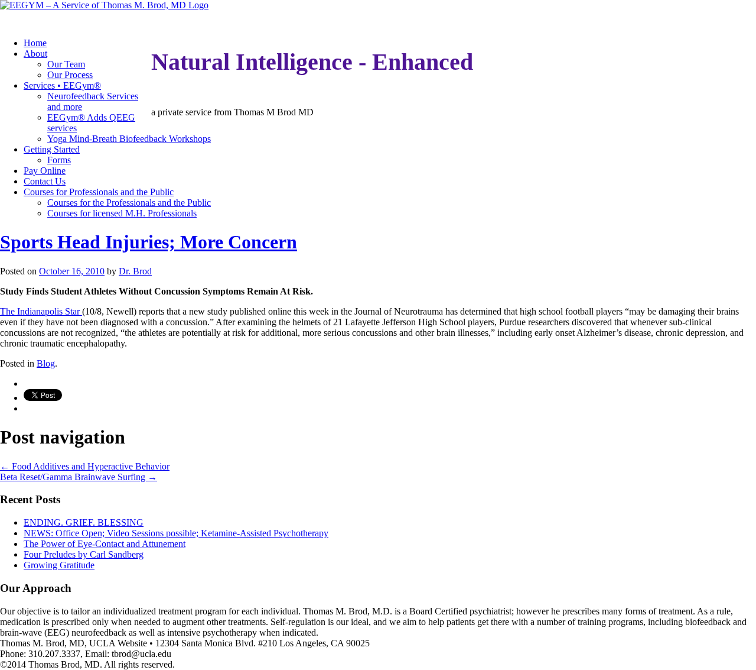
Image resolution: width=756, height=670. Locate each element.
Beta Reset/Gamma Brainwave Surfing (78, 477)
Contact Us (45, 181)
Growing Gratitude (59, 565)
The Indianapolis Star (41, 311)
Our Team (66, 64)
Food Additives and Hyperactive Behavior (85, 466)
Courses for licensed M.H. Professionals (122, 213)
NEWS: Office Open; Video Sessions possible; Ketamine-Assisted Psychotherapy (176, 533)
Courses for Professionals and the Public (99, 192)
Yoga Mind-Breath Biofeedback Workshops (129, 139)
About (35, 53)
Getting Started (52, 149)
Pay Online (45, 171)
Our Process (70, 75)
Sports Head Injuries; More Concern (148, 242)
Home (35, 43)
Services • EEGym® (62, 85)
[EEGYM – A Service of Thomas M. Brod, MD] (104, 5)
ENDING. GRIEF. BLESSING (84, 522)
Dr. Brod (135, 271)
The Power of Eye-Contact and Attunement (104, 544)
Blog (46, 363)
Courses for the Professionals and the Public (129, 203)
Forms (59, 160)
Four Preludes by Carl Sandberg (84, 554)
